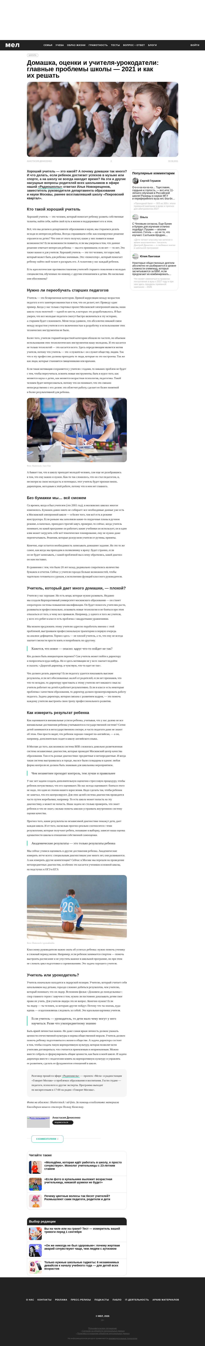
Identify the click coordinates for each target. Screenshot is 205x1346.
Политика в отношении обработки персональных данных (103, 1333)
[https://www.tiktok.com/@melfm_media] (102, 1288)
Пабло (117, 1299)
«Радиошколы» (50, 186)
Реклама (61, 1299)
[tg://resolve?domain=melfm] (76, 1288)
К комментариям (47, 1139)
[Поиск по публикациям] (184, 45)
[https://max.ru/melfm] (129, 1288)
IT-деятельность (137, 1299)
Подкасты (101, 1299)
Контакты (44, 1299)
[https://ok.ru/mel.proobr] (120, 1288)
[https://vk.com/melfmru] (94, 1288)
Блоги (152, 45)
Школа (33, 55)
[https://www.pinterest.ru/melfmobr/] (111, 1288)
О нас (30, 1299)
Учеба (60, 45)
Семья (48, 45)
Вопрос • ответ (134, 45)
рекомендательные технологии (123, 1338)
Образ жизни (76, 45)
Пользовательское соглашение (102, 1328)
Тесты (115, 45)
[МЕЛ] (12, 45)
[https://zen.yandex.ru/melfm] (85, 1288)
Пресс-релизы (81, 1299)
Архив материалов (165, 1299)
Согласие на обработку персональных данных (103, 1331)
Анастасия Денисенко (66, 1117)
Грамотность (98, 45)
